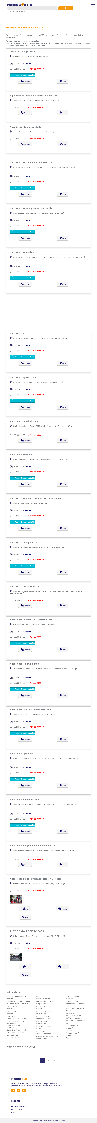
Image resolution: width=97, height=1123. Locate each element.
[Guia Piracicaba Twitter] (19, 1090)
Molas (38, 1029)
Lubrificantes (41, 1024)
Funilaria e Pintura (43, 999)
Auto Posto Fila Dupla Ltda (25, 663)
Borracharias (11, 1016)
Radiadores (70, 1013)
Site (26, 909)
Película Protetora (72, 1001)
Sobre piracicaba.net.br (21, 1106)
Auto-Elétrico (11, 1011)
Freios (38, 996)
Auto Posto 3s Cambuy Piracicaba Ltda (31, 162)
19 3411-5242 (17, 943)
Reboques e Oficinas (73, 1016)
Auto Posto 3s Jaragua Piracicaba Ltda (31, 208)
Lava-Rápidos (41, 1014)
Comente (27, 81)
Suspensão (70, 1028)
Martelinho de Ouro (43, 1026)
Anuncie (16, 1112)
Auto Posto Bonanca (21, 454)
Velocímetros (70, 1038)
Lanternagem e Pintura (44, 1011)
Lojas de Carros (42, 1021)
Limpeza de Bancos (43, 1016)
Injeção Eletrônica (43, 1004)
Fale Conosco (18, 1109)
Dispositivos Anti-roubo (15, 1032)
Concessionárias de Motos (17, 1019)
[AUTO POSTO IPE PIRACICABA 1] (16, 961)
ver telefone (26, 64)
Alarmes (10, 999)
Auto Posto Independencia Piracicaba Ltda (33, 845)
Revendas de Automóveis (75, 1021)
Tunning (69, 1035)
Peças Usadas (71, 999)
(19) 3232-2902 (18, 722)
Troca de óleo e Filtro (74, 1033)
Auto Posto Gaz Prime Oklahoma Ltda (30, 709)
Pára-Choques (41, 1039)
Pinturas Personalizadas (75, 1004)
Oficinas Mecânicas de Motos (47, 1036)
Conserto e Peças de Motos (17, 1030)
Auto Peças (11, 1009)
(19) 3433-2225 (18, 768)
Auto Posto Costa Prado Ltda (26, 586)
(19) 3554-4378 (18, 555)
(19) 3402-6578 (18, 176)
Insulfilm (39, 1009)
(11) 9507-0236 (18, 814)
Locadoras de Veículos (44, 1019)
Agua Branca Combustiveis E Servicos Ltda (34, 95)
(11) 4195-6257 (18, 389)
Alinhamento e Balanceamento (18, 1001)
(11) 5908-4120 (18, 678)
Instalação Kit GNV (43, 1006)
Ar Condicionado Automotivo (17, 1004)
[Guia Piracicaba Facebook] (13, 1090)
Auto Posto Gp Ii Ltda (22, 753)
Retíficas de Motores (73, 1018)
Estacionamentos (13, 1037)
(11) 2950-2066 (18, 345)
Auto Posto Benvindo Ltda (24, 421)
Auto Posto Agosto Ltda (23, 377)
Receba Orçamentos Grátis (25, 75)
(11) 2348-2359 (18, 64)
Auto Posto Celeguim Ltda (24, 542)
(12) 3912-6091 (18, 467)
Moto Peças (40, 1031)
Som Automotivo (72, 1026)
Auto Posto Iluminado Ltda (24, 799)
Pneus (68, 1006)
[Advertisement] (48, 311)
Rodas (68, 1023)
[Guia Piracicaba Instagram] (24, 1090)
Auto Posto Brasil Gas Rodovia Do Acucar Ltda (36, 498)
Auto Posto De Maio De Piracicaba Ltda (31, 619)
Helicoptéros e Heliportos (45, 1001)
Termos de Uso (47, 1120)
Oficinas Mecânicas (43, 1034)
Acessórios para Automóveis (17, 996)
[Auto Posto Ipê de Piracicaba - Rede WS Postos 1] (16, 903)
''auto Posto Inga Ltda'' (22, 51)
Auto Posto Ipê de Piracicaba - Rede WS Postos (36, 878)
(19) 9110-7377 (18, 266)
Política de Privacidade (59, 1120)
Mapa (64, 81)
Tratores (69, 1030)
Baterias (10, 1014)
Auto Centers (12, 1006)
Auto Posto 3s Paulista (22, 252)
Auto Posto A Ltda (20, 333)
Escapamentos (12, 1035)
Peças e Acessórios (73, 996)
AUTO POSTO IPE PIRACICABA (27, 931)
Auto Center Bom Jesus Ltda (26, 127)
